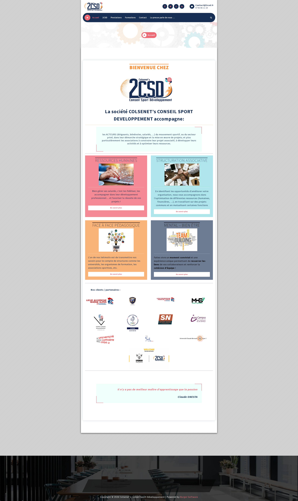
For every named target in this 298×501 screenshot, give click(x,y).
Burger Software (189, 496)
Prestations (116, 17)
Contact (143, 17)
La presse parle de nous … (162, 17)
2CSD (104, 17)
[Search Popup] (211, 17)
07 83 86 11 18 (201, 8)
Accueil (95, 17)
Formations (130, 17)
